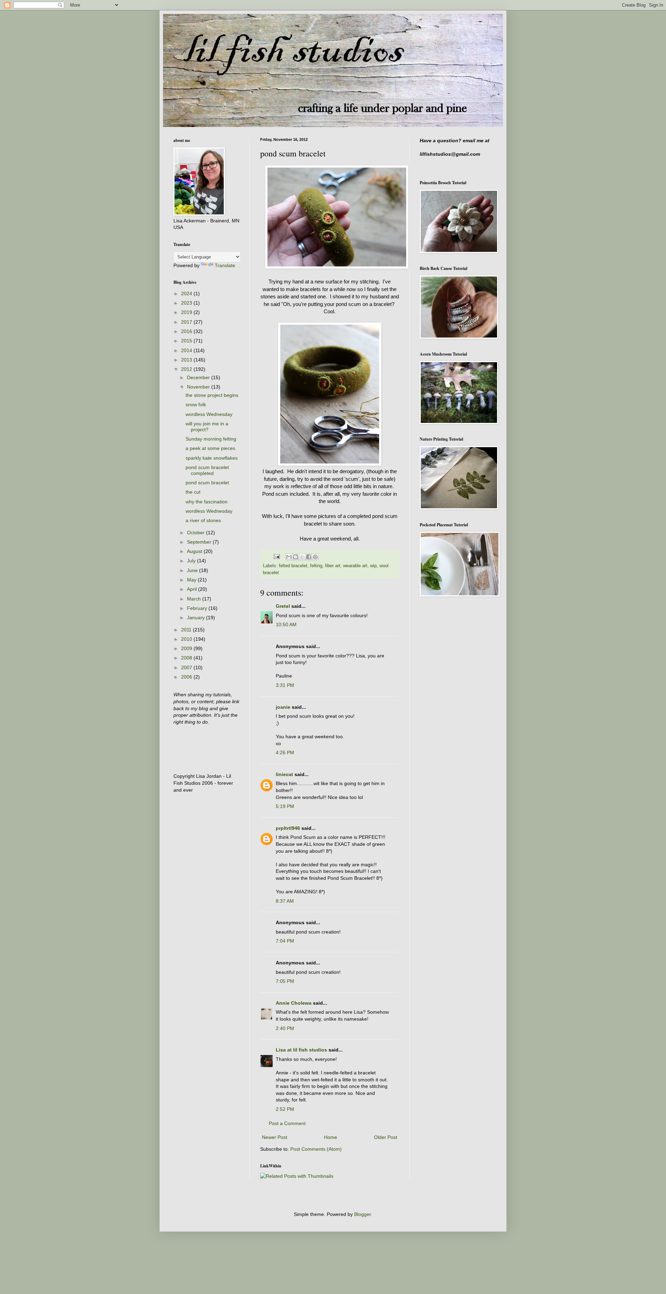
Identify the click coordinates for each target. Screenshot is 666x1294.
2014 (187, 350)
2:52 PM (285, 1109)
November (199, 387)
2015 (187, 340)
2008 (187, 658)
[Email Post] (276, 556)
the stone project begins (212, 395)
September (200, 542)
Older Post (385, 1137)
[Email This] (288, 556)
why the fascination (207, 501)
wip (373, 565)
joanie (283, 707)
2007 (187, 667)
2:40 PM (285, 1028)
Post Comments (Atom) (316, 1149)
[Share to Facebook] (308, 556)
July (192, 560)
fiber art (332, 565)
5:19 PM (285, 806)
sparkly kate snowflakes (212, 458)
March (194, 599)
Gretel (283, 606)
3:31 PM (285, 685)
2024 (187, 293)
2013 (187, 360)
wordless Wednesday (209, 414)
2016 (187, 331)
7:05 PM (285, 981)
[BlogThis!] (295, 556)
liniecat (284, 774)
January (196, 617)
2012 (187, 369)
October (196, 532)
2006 (187, 677)
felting (316, 565)
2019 (187, 312)
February (197, 608)
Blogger (362, 1214)
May (192, 579)
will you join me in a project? (207, 426)
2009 (187, 648)
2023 (187, 303)
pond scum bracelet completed (207, 470)
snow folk (196, 404)
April (192, 589)
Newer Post (274, 1137)
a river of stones (203, 520)
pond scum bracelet (207, 482)
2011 (187, 629)
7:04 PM (285, 941)
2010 (187, 639)
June (193, 570)
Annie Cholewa (293, 1003)
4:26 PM (285, 752)
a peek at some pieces (210, 448)
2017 (187, 322)
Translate (225, 265)
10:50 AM (286, 624)
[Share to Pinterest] (315, 556)
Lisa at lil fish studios (301, 1050)
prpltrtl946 (288, 828)
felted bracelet (293, 565)
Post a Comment (287, 1123)
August (195, 551)
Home (330, 1137)
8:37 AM (285, 901)
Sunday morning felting (211, 439)
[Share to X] (302, 556)
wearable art (355, 565)
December (199, 377)
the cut (193, 492)
